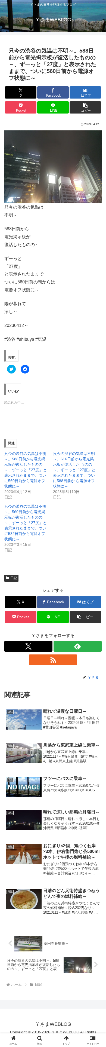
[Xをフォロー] (28, 646)
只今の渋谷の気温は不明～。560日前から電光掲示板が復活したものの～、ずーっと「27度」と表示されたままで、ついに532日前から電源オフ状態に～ (25, 522)
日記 (13, 578)
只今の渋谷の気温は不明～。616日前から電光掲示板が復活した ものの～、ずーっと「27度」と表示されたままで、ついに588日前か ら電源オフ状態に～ (74, 469)
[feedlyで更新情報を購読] (78, 646)
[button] (85, 107)
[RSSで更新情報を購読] (53, 659)
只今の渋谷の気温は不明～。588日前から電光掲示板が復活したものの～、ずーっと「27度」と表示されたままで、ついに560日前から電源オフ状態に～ (25, 469)
